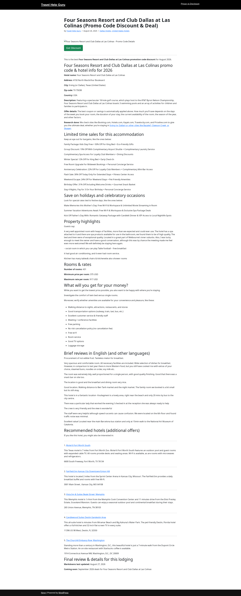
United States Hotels (120, 31)
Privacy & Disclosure (190, 4)
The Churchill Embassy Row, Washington (85, 540)
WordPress (63, 593)
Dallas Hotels (105, 31)
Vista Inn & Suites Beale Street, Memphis (85, 494)
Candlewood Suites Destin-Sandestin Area (86, 517)
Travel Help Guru (74, 31)
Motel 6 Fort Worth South (78, 445)
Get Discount (73, 48)
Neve (43, 593)
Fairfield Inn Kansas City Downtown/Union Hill (88, 471)
